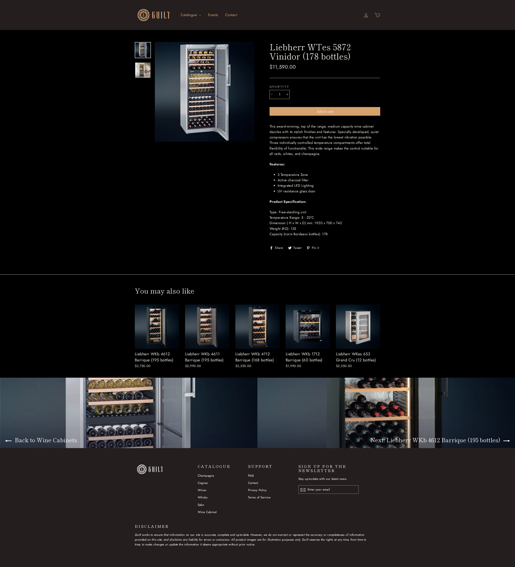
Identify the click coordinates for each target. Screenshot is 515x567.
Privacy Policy (257, 490)
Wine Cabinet (207, 512)
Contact (231, 15)
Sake (201, 505)
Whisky (203, 497)
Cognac (203, 483)
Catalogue (189, 15)
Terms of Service (259, 497)
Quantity (279, 86)
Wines (202, 490)
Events (213, 15)
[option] (204, 92)
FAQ (251, 475)
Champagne (206, 475)
